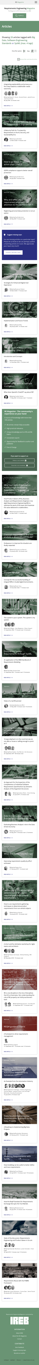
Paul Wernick (20, 752)
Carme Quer (23, 1291)
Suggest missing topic (13, 252)
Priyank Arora (18, 831)
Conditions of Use (28, 1360)
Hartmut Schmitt (8, 99)
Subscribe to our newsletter (18, 465)
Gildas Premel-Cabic (14, 670)
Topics (21, 16)
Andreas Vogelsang (25, 1089)
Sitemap (6, 1360)
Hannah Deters (23, 97)
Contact (19, 1339)
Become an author (19, 1353)
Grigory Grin (18, 867)
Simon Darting (31, 793)
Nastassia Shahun (20, 289)
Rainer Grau (18, 586)
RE (19, 2)
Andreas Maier (22, 793)
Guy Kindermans (19, 177)
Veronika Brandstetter (16, 1093)
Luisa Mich (21, 705)
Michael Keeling (24, 955)
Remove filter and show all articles (28, 59)
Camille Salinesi (19, 396)
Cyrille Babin (18, 139)
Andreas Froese (17, 1091)
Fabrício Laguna (13, 1044)
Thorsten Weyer (8, 1091)
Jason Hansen (18, 912)
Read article (7, 105)
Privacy (19, 1360)
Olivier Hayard (28, 628)
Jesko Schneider (25, 1249)
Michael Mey (18, 325)
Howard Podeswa (19, 511)
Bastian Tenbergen (14, 1089)
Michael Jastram (22, 1003)
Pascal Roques (19, 1171)
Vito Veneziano (28, 752)
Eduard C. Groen (13, 97)
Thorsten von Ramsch (20, 549)
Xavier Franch (31, 1291)
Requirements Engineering (19, 9)
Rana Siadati (12, 752)
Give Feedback (19, 1347)
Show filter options (17, 51)
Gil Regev (12, 628)
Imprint (12, 1360)
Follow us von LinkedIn (18, 460)
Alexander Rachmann (15, 1249)
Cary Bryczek (31, 1003)
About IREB (19, 1333)
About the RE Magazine (19, 1336)
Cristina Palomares (14, 1291)
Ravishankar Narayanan (21, 1133)
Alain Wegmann (19, 628)
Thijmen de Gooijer (14, 955)
